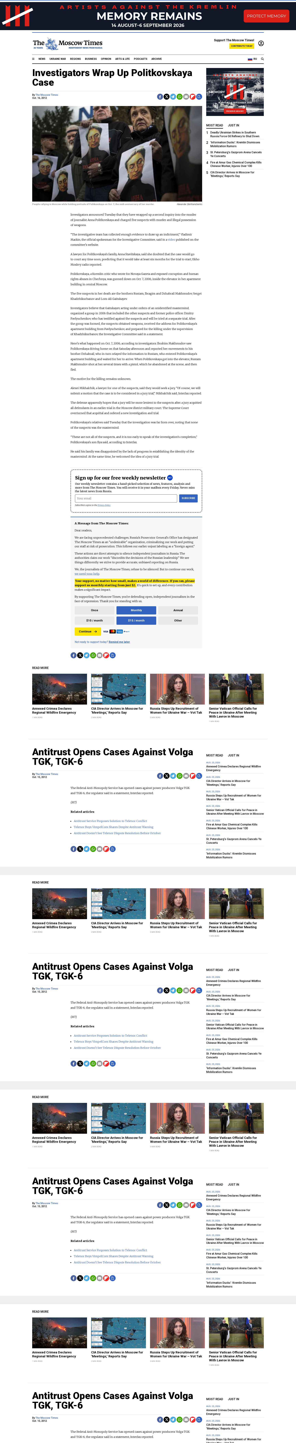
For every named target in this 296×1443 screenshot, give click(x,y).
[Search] (262, 59)
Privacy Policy (104, 505)
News (42, 59)
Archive (156, 59)
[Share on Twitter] (167, 97)
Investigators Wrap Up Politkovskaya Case (112, 77)
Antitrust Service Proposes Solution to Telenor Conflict (110, 821)
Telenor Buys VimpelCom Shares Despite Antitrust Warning (113, 827)
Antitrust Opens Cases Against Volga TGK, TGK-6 (112, 756)
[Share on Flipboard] (193, 97)
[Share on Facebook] (160, 97)
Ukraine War (58, 59)
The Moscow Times (47, 95)
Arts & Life (122, 59)
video (171, 239)
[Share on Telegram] (173, 97)
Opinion (106, 59)
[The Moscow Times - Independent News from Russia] (67, 44)
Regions (75, 59)
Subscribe (188, 498)
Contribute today (241, 46)
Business (91, 59)
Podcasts (140, 59)
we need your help (87, 573)
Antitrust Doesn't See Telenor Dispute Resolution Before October (117, 833)
